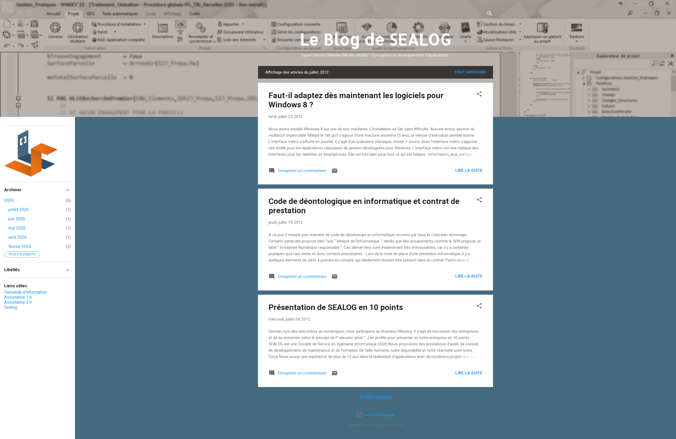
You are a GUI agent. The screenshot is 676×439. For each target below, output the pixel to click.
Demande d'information (25, 292)
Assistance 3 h (18, 302)
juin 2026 (16, 218)
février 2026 (19, 246)
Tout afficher (470, 72)
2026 (9, 200)
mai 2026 (17, 228)
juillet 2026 (18, 209)
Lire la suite (468, 170)
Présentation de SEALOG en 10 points (336, 307)
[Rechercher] (490, 14)
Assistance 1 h (18, 297)
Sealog (10, 307)
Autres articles (375, 397)
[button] (479, 95)
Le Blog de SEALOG (375, 39)
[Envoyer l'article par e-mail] (334, 172)
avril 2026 (17, 237)
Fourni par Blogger (378, 414)
